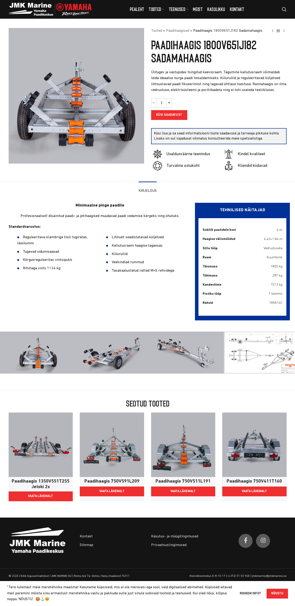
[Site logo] (51, 9)
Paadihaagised (177, 31)
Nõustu (277, 593)
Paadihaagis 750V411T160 (254, 481)
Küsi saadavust (169, 114)
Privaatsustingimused (169, 545)
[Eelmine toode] (272, 31)
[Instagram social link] (263, 541)
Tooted (156, 31)
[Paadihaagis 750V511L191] (183, 445)
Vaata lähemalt (40, 496)
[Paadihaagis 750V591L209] (112, 445)
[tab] (148, 189)
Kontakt (86, 536)
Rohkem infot (251, 593)
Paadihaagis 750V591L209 (111, 481)
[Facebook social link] (246, 541)
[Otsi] (284, 9)
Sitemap (86, 545)
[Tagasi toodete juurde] (278, 31)
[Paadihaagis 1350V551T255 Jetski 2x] (41, 445)
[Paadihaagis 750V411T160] (254, 445)
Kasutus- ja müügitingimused (174, 536)
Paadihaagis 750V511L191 (183, 481)
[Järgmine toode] (284, 31)
